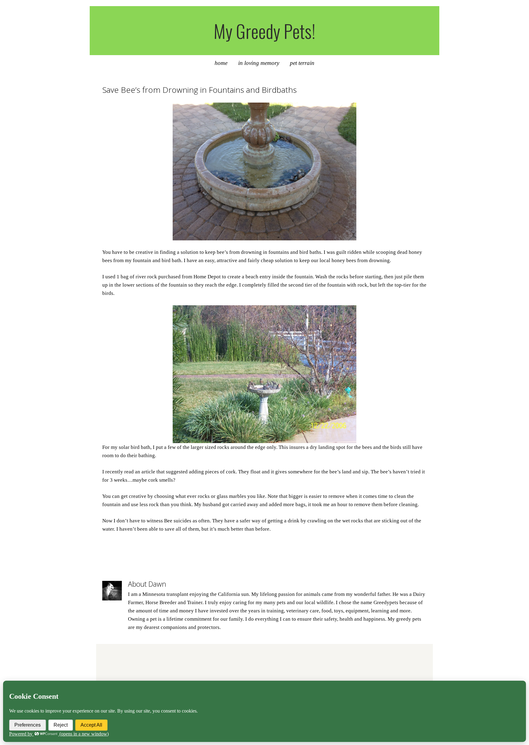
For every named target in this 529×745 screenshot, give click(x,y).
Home (221, 63)
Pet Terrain (302, 63)
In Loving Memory (258, 63)
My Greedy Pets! (264, 30)
